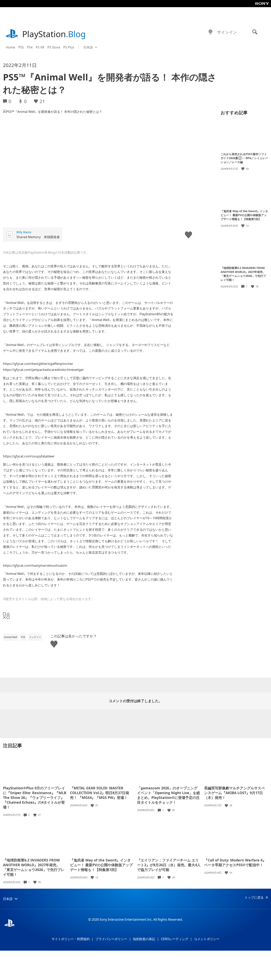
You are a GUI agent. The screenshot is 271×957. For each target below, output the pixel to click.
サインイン (227, 32)
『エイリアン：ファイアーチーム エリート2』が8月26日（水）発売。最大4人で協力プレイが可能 (169, 865)
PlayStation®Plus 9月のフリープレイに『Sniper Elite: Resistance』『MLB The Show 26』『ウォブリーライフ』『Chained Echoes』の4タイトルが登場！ (34, 797)
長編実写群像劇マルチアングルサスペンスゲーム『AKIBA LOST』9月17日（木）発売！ (234, 793)
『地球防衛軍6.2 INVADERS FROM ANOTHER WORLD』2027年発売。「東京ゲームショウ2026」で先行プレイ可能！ (243, 274)
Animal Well (10, 637)
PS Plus (68, 47)
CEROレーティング (174, 939)
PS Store (53, 47)
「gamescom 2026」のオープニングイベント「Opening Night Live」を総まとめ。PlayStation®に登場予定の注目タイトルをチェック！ (168, 795)
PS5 (21, 47)
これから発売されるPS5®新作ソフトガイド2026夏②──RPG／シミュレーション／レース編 (244, 158)
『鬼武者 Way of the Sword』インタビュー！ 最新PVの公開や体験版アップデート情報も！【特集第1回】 (244, 215)
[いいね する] (243, 169)
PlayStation (54, 34)
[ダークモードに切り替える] (210, 32)
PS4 (30, 47)
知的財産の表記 (144, 939)
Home (10, 47)
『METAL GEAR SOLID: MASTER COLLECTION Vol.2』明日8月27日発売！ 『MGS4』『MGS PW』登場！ (99, 793)
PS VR (40, 47)
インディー (35, 637)
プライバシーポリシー (111, 939)
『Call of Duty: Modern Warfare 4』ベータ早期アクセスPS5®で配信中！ (235, 862)
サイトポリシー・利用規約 (71, 939)
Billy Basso (23, 232)
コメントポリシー (206, 939)
